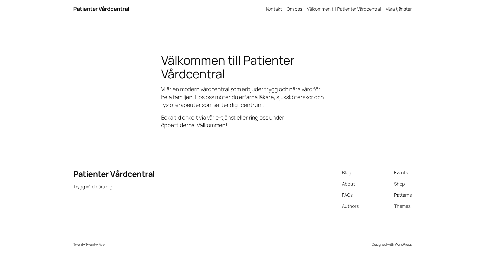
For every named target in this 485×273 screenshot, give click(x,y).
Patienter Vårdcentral (101, 9)
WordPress (403, 244)
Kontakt (274, 9)
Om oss (294, 9)
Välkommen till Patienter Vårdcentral (344, 9)
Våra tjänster (399, 9)
